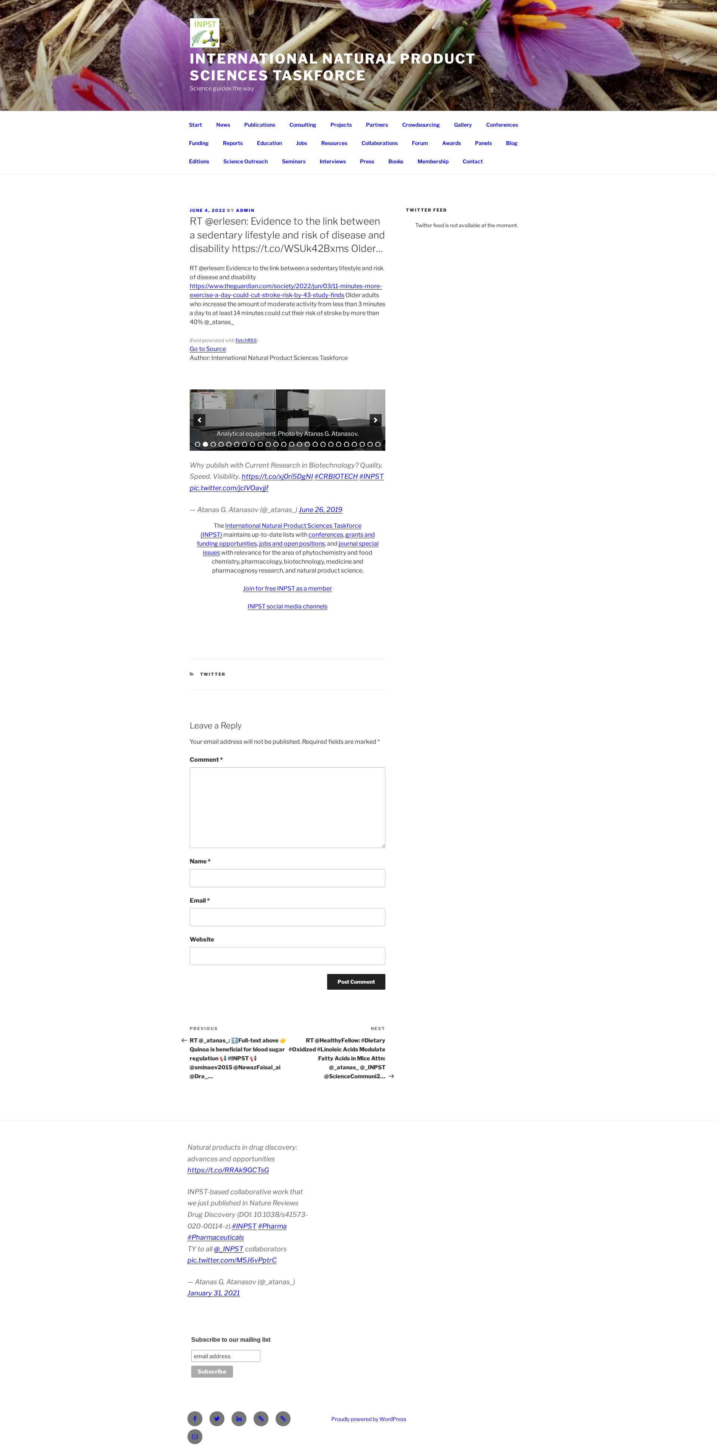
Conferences (502, 124)
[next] (376, 420)
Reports (233, 143)
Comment (206, 759)
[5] (229, 444)
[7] (244, 444)
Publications (259, 124)
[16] (315, 444)
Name (200, 861)
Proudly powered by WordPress (368, 1419)
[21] (354, 444)
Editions (199, 161)
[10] (268, 444)
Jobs (301, 143)
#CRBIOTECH (336, 476)
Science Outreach (245, 161)
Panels (483, 143)
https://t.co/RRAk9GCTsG (228, 1170)
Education (269, 143)
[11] (276, 444)
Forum (420, 143)
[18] (330, 444)
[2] (205, 444)
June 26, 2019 (320, 510)
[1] (197, 444)
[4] (221, 444)
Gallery (463, 124)
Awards (451, 143)
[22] (362, 444)
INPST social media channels (288, 606)
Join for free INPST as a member (287, 588)
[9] (260, 444)
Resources (334, 143)
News (223, 124)
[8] (252, 444)
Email (200, 900)
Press (367, 161)
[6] (236, 444)
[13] (291, 444)
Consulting (302, 124)
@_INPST (228, 1249)
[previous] (199, 420)
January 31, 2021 (213, 1293)
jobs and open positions (292, 543)
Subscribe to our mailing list (230, 1340)
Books (395, 161)
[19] (338, 444)
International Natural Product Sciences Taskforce (333, 67)
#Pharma (272, 1226)
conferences (325, 534)
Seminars (293, 161)
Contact (473, 161)
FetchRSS (246, 340)
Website (202, 939)
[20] (346, 444)
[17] (323, 444)
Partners (377, 124)
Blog (512, 143)
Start (195, 124)
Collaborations (379, 143)
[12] (283, 444)
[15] (307, 444)
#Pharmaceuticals (215, 1237)
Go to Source (208, 348)
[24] (378, 444)
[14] (299, 444)
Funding (199, 143)
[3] (213, 444)
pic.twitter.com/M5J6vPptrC (232, 1260)
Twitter (213, 674)
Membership (433, 161)
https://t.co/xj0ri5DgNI (277, 476)
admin (245, 210)
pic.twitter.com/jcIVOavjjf (229, 488)
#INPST (371, 476)
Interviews (333, 161)
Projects (341, 124)
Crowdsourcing (421, 124)
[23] (370, 444)
